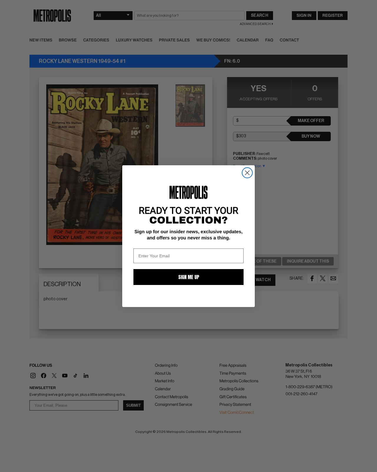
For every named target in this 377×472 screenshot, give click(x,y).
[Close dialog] (247, 173)
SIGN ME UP (188, 277)
